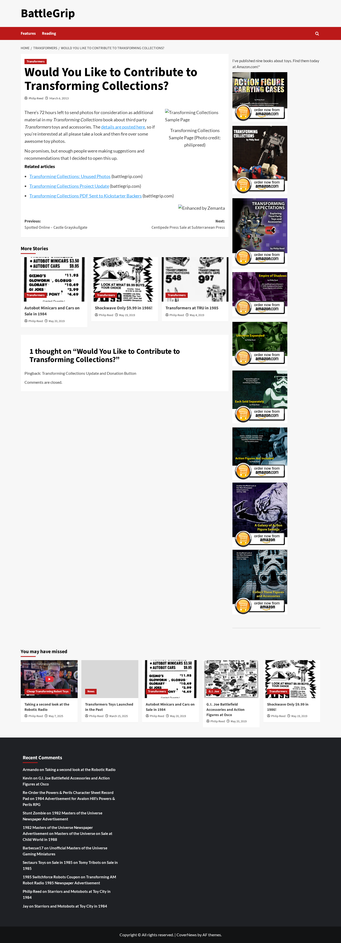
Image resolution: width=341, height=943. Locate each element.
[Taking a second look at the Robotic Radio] (49, 679)
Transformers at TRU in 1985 (192, 308)
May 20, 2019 (57, 321)
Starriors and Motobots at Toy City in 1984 (70, 906)
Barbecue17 (33, 848)
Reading (49, 33)
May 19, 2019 (127, 315)
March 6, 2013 (59, 98)
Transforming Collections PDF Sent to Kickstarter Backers (85, 195)
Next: (188, 224)
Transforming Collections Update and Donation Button (89, 373)
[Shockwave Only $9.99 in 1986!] (124, 279)
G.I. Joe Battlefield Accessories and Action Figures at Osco (225, 710)
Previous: (55, 224)
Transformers (35, 61)
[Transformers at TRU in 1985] (195, 279)
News (90, 691)
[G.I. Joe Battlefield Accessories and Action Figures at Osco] (231, 679)
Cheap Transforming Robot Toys (47, 691)
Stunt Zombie (34, 813)
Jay (25, 906)
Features (28, 33)
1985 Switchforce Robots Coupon (51, 877)
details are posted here (123, 127)
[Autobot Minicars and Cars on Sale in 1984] (54, 279)
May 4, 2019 (197, 315)
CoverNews (186, 934)
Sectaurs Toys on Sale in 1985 (48, 862)
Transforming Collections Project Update (69, 186)
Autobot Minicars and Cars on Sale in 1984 (52, 311)
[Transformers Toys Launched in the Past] (109, 679)
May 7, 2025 (56, 716)
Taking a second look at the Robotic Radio (46, 707)
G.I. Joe (214, 691)
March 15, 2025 (118, 716)
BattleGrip (48, 13)
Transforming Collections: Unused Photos (70, 176)
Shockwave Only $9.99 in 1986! (124, 308)
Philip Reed (36, 98)
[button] (317, 33)
